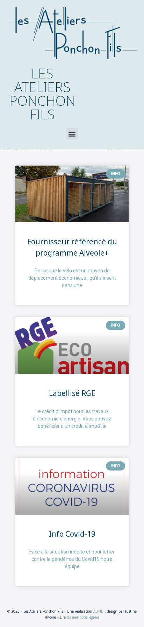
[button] (72, 133)
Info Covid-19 (72, 534)
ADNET (99, 611)
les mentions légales (83, 617)
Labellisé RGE (72, 393)
